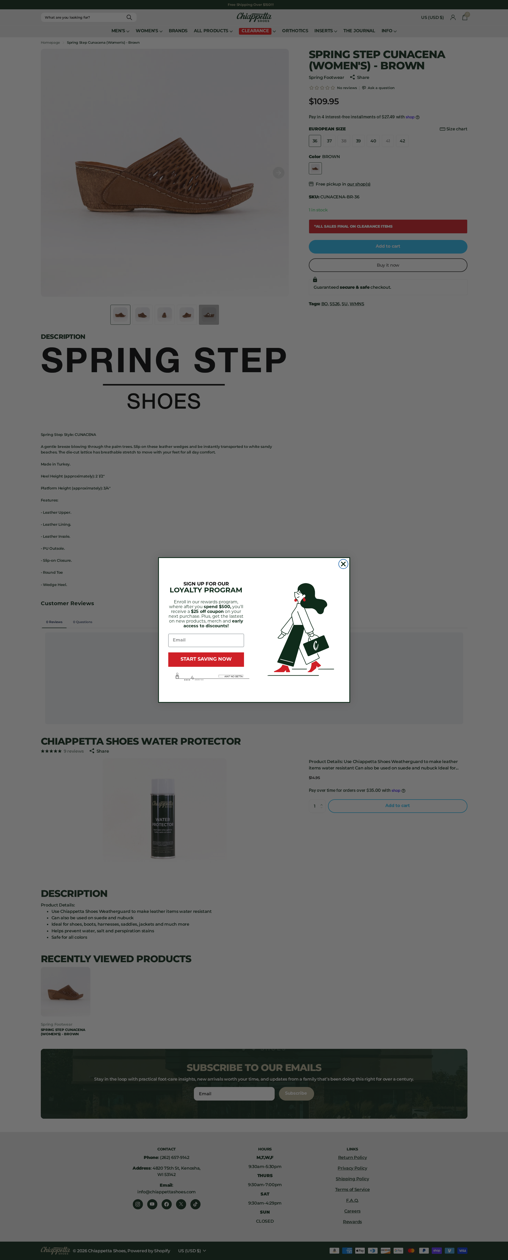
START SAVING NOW (206, 659)
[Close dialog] (343, 564)
